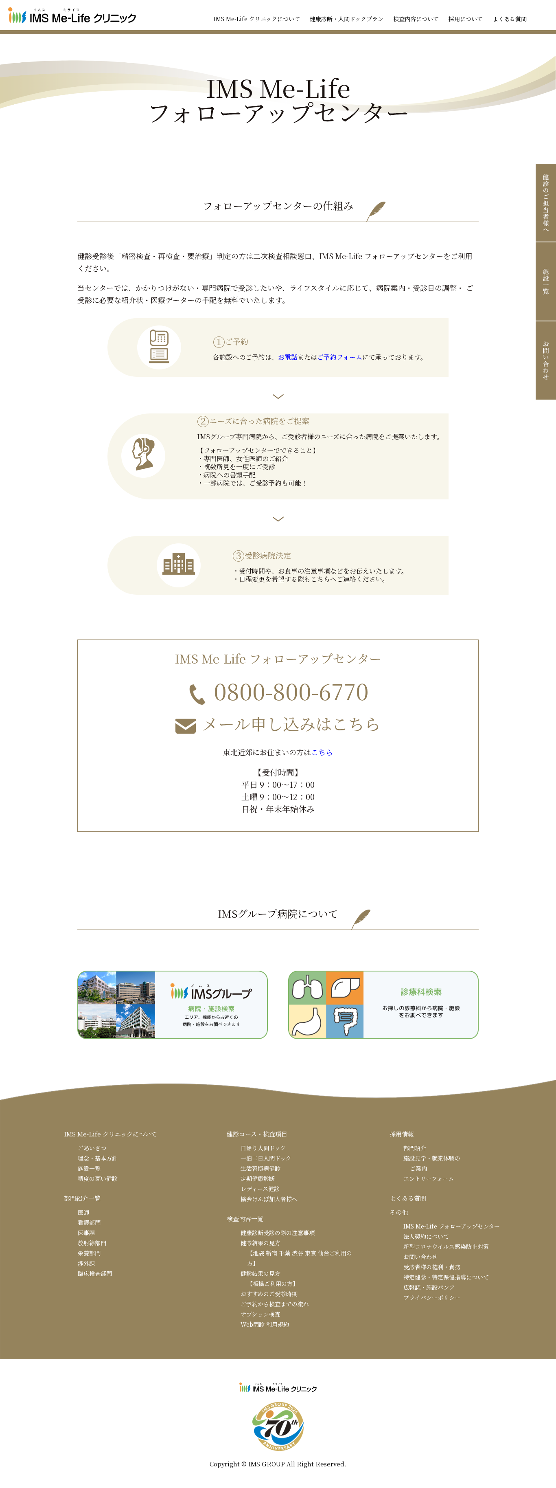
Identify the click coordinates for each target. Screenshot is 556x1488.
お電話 (288, 357)
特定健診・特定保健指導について (446, 1277)
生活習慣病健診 (260, 1168)
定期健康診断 (258, 1178)
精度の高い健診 (98, 1178)
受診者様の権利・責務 (431, 1267)
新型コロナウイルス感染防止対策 (446, 1246)
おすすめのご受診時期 (269, 1294)
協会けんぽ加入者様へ (269, 1199)
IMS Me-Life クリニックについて (257, 19)
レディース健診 (260, 1189)
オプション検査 (260, 1314)
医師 (83, 1212)
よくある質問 (510, 19)
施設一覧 (89, 1168)
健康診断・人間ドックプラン (346, 19)
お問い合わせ (420, 1257)
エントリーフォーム (428, 1178)
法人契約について (426, 1236)
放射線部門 (92, 1243)
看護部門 (89, 1222)
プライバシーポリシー (431, 1297)
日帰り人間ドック (263, 1148)
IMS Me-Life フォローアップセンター (451, 1226)
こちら (322, 752)
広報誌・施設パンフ (429, 1287)
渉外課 (86, 1263)
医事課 (86, 1233)
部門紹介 (414, 1148)
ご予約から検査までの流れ (275, 1304)
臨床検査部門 (95, 1273)
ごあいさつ (92, 1148)
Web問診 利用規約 (265, 1324)
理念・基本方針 (98, 1158)
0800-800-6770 (291, 691)
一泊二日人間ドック (266, 1158)
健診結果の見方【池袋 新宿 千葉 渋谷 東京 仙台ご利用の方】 (296, 1253)
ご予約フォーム (339, 357)
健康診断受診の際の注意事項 (278, 1233)
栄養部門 (89, 1253)
